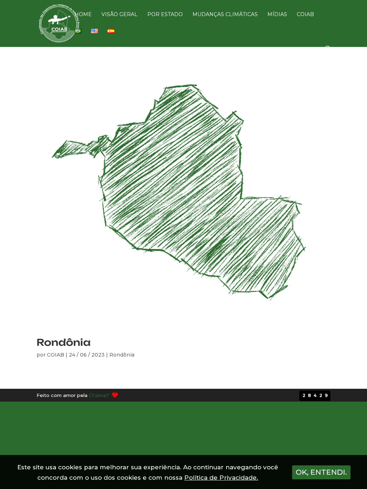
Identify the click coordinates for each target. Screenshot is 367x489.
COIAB (305, 15)
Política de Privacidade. (221, 477)
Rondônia (64, 342)
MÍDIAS (277, 15)
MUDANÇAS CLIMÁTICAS (225, 15)
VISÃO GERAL (119, 15)
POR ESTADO (165, 15)
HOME (83, 15)
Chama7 (99, 395)
